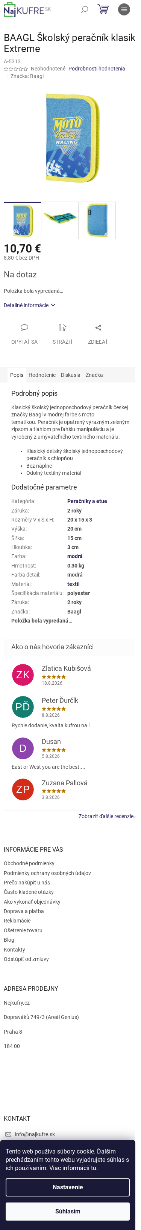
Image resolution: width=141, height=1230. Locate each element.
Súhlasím (67, 1211)
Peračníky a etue (87, 501)
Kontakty (14, 950)
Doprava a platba (24, 911)
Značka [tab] (94, 375)
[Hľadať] (84, 9)
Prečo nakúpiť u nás (27, 883)
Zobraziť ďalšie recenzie (106, 816)
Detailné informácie (26, 305)
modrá (75, 556)
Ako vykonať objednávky (32, 902)
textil (73, 584)
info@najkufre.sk (35, 1134)
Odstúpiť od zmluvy (26, 959)
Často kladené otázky (29, 892)
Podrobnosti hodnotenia (96, 69)
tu (93, 1168)
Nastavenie (68, 1187)
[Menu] (124, 9)
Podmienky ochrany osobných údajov (47, 873)
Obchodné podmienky (29, 863)
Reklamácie (17, 921)
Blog (9, 940)
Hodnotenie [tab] (42, 375)
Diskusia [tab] (70, 375)
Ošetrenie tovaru (23, 930)
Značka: (27, 76)
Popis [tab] (16, 375)
